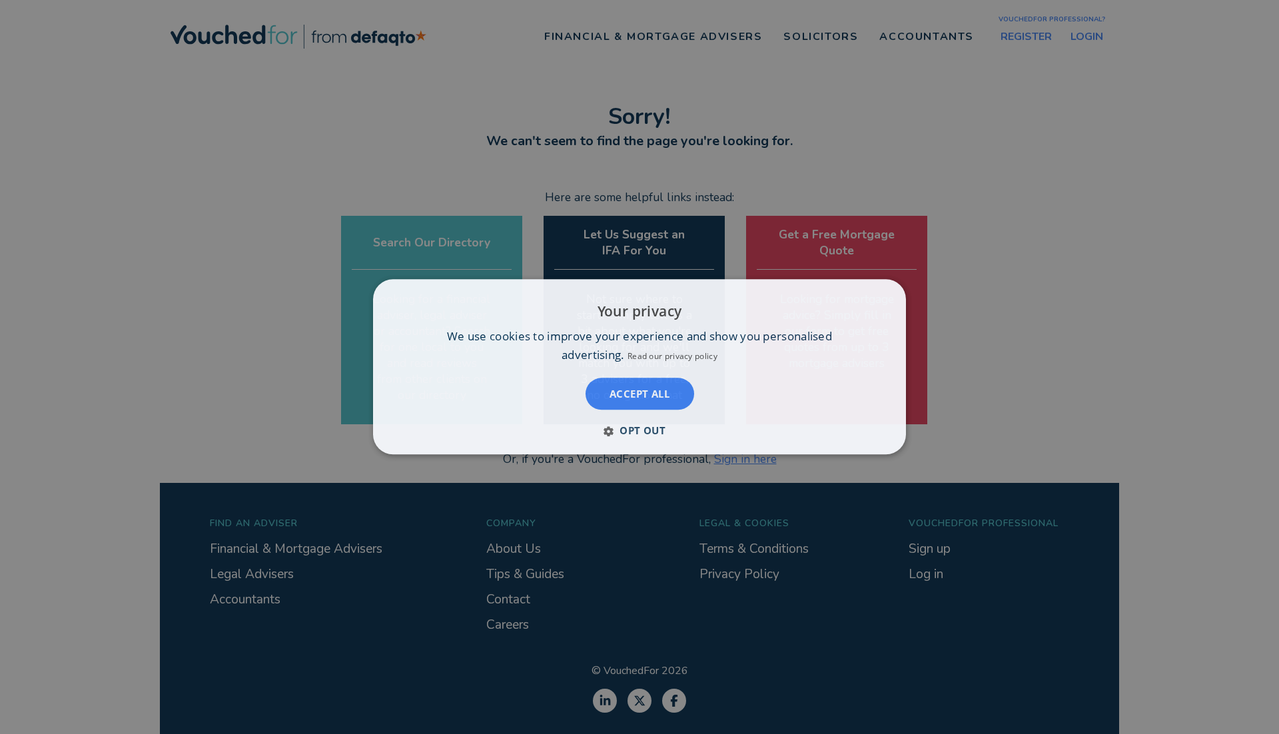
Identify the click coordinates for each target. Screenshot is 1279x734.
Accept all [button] (639, 394)
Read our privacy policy (672, 356)
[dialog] (639, 366)
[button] (639, 431)
